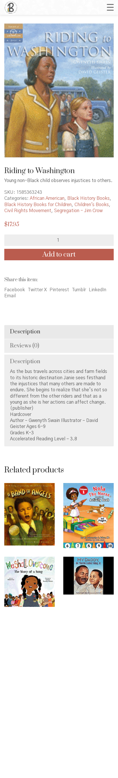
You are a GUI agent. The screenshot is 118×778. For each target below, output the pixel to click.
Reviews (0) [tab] (24, 345)
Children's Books (91, 204)
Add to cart (59, 254)
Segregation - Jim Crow (78, 210)
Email (10, 296)
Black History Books (88, 198)
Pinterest (59, 290)
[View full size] (13, 33)
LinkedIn (97, 290)
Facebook (14, 290)
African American (47, 198)
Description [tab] (25, 331)
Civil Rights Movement (27, 210)
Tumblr (79, 290)
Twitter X (37, 290)
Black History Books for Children (38, 204)
